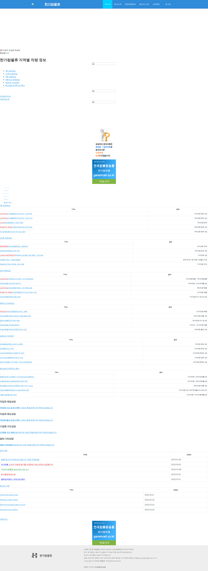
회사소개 (117, 4)
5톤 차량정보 (10, 77)
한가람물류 (52, 4)
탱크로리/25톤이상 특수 (15, 85)
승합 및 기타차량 (12, 82)
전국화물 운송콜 (100, 567)
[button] (104, 43)
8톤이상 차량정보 (12, 80)
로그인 (168, 4)
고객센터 (156, 4)
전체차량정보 (130, 4)
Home (107, 4)
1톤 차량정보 (10, 71)
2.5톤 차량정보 (11, 74)
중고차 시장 (144, 4)
